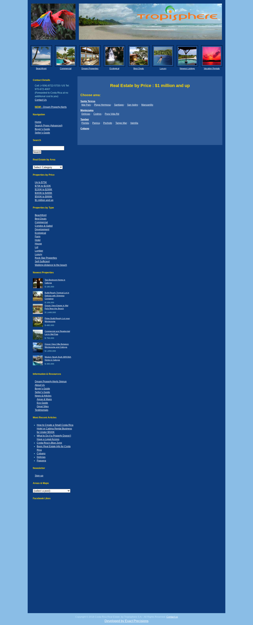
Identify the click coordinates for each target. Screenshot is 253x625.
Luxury (163, 68)
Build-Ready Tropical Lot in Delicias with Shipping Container (57, 296)
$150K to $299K (43, 189)
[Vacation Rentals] (211, 56)
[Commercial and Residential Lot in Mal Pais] (38, 339)
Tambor (84, 119)
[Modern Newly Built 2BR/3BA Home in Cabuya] (38, 365)
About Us (40, 385)
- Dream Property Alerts (51, 107)
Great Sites (43, 406)
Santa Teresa (87, 101)
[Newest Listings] (187, 56)
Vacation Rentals (212, 68)
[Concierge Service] (90, 56)
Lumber (39, 250)
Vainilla (134, 123)
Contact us (172, 617)
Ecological (114, 68)
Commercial (65, 68)
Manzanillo (147, 104)
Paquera (41, 460)
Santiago (119, 104)
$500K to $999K (43, 196)
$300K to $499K (43, 193)
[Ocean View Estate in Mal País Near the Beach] (38, 313)
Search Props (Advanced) (48, 125)
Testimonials (41, 410)
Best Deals (138, 68)
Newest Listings (187, 68)
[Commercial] (65, 56)
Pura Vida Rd (112, 114)
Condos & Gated (44, 225)
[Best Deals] (138, 56)
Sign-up (39, 475)
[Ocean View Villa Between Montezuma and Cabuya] (38, 352)
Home (38, 122)
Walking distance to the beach (51, 265)
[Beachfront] (41, 56)
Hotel (38, 240)
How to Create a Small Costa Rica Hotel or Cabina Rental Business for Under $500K (55, 429)
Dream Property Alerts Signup (51, 381)
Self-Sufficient (42, 261)
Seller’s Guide (42, 132)
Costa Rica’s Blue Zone (49, 442)
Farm (37, 236)
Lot (36, 247)
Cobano (41, 453)
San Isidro (132, 104)
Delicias (41, 457)
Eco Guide (42, 403)
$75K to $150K (43, 186)
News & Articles (43, 395)
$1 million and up (44, 200)
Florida (85, 123)
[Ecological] (114, 56)
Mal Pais (86, 104)
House (38, 243)
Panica (96, 123)
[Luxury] (163, 56)
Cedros (97, 114)
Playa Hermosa (102, 104)
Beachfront (41, 68)
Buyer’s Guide (42, 129)
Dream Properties (89, 68)
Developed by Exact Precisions (126, 621)
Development (42, 229)
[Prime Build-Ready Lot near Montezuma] (38, 326)
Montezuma (86, 110)
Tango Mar (121, 123)
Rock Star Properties (46, 258)
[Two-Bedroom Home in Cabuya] (38, 287)
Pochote (107, 123)
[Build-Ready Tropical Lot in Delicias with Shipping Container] (38, 300)
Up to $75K (41, 182)
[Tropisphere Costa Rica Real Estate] (126, 21)
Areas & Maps (44, 399)
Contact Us (41, 99)
